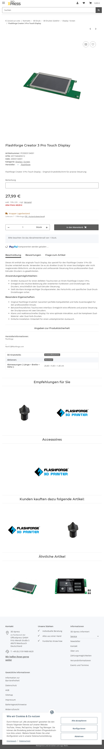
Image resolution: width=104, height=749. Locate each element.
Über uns (74, 651)
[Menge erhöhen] (47, 227)
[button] (77, 3)
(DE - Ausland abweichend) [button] (35, 216)
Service (73, 636)
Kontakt (73, 646)
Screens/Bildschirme (52, 355)
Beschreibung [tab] (13, 255)
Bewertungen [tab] (33, 255)
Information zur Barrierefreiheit (12, 679)
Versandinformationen (80, 660)
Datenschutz (24, 741)
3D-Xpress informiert (79, 631)
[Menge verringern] (9, 227)
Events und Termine (79, 665)
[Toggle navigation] (3, 1)
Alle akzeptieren (79, 720)
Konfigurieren (79, 728)
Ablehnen (79, 736)
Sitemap (9, 695)
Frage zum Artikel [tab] (55, 255)
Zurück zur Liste (13, 21)
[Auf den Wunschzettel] (93, 44)
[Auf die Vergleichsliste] (86, 44)
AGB (7, 690)
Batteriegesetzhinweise (16, 704)
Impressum (11, 741)
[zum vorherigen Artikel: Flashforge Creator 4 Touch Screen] (90, 29)
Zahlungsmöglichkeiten (81, 655)
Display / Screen (22, 161)
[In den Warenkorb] (7, 37)
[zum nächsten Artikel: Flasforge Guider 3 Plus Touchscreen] (96, 29)
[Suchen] (99, 10)
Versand (28, 202)
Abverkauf (48, 360)
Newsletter (75, 641)
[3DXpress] (14, 3)
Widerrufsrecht (12, 709)
